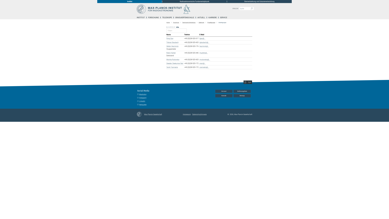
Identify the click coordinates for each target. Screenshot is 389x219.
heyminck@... (204, 46)
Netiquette (142, 105)
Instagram (142, 98)
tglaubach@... (204, 42)
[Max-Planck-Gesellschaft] (140, 114)
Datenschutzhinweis (199, 114)
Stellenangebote (242, 91)
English (235, 8)
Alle (177, 27)
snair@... (202, 63)
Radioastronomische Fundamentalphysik (194, 1)
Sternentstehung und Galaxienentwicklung (259, 1)
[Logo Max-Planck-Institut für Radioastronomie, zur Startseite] (175, 9)
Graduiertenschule (184, 17)
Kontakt (223, 95)
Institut (129, 1)
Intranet (224, 91)
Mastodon (142, 94)
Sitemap (242, 95)
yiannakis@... (204, 67)
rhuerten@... (203, 53)
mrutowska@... (204, 60)
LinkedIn (142, 101)
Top (249, 82)
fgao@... (202, 38)
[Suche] (252, 8)
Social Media (143, 91)
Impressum (187, 114)
